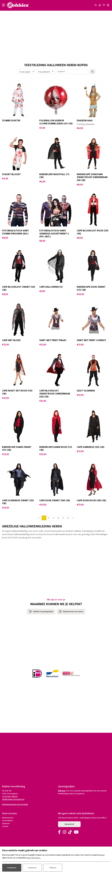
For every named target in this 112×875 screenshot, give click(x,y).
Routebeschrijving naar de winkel (15, 804)
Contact (5, 826)
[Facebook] (59, 832)
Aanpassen (32, 867)
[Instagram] (64, 832)
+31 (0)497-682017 (10, 796)
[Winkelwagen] (108, 5)
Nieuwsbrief (69, 824)
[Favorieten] (104, 5)
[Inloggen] (100, 5)
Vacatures (6, 823)
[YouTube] (76, 832)
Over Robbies (7, 820)
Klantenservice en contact (73, 611)
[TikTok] (70, 832)
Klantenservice (8, 817)
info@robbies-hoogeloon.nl (13, 799)
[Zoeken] (96, 5)
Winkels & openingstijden (43, 611)
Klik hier (61, 790)
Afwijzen (52, 867)
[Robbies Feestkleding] (18, 5)
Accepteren (11, 867)
